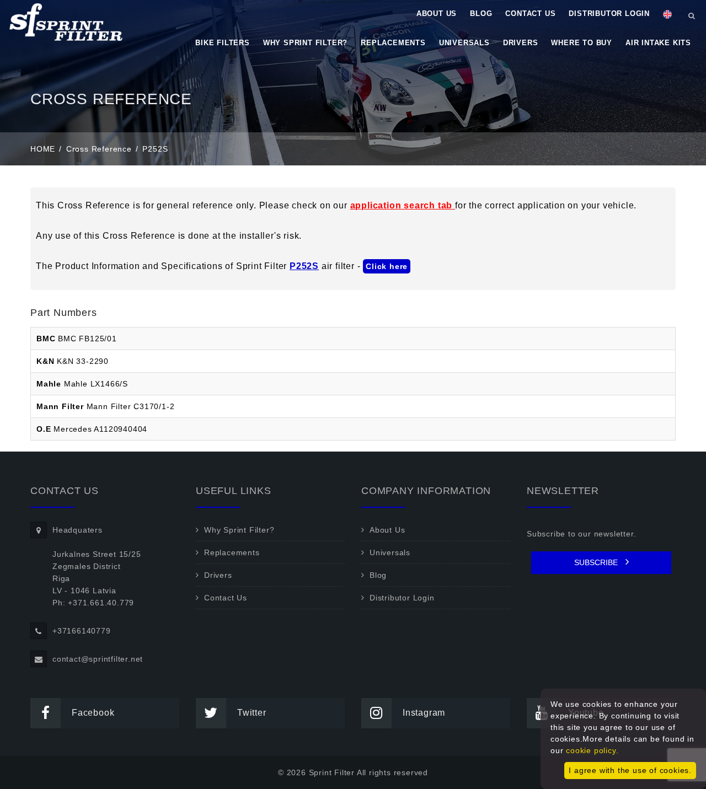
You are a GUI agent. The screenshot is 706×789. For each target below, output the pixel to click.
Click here (387, 266)
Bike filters (222, 43)
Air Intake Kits (658, 43)
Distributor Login (609, 13)
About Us (436, 13)
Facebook (93, 712)
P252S (304, 266)
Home (42, 148)
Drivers (520, 43)
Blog (481, 13)
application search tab (402, 205)
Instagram (424, 712)
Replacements (393, 43)
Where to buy (581, 43)
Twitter (251, 712)
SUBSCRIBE (597, 562)
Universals (464, 43)
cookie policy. (592, 750)
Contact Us (530, 13)
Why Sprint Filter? (305, 43)
